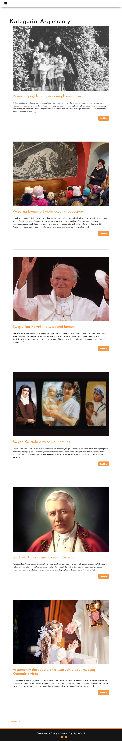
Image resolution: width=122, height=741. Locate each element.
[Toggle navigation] (5, 3)
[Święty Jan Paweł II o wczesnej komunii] (61, 289)
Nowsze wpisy (15, 721)
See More (103, 118)
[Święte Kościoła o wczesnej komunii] (61, 404)
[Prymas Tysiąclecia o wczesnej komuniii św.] (61, 58)
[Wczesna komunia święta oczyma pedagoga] (61, 174)
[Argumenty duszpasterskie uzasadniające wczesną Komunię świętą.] (61, 632)
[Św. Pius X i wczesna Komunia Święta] (61, 519)
